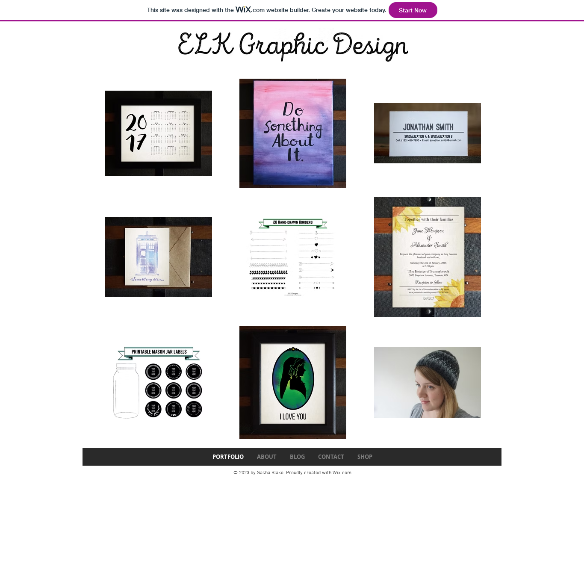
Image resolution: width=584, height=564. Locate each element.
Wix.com (342, 473)
